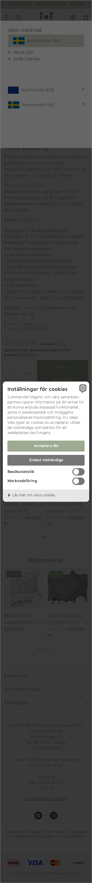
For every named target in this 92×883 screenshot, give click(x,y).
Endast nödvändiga (46, 460)
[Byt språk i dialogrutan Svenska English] (82, 389)
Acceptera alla (46, 445)
